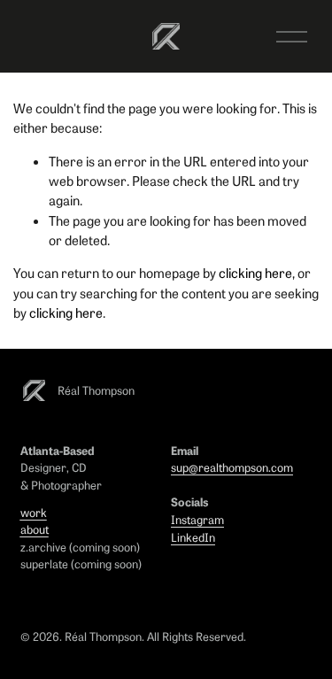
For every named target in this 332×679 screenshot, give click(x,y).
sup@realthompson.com (232, 467)
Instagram (197, 519)
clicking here (255, 273)
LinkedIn (193, 536)
